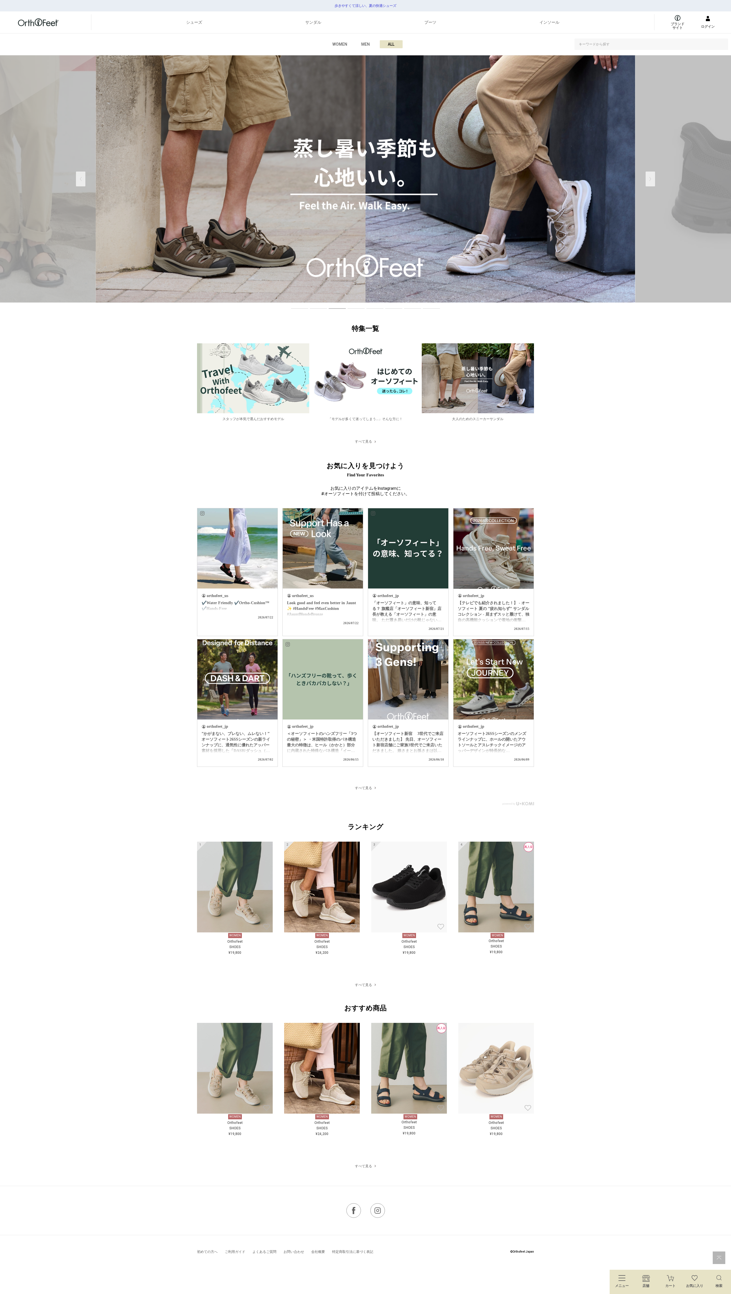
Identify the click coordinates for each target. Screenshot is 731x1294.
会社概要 (318, 1252)
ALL (391, 44)
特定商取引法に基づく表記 (352, 1252)
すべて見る (363, 442)
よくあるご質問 (264, 1252)
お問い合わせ (294, 1252)
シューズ (194, 22)
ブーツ (430, 22)
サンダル (313, 22)
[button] (650, 179)
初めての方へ (207, 1252)
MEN (365, 44)
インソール (549, 22)
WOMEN (339, 44)
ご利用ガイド (235, 1252)
